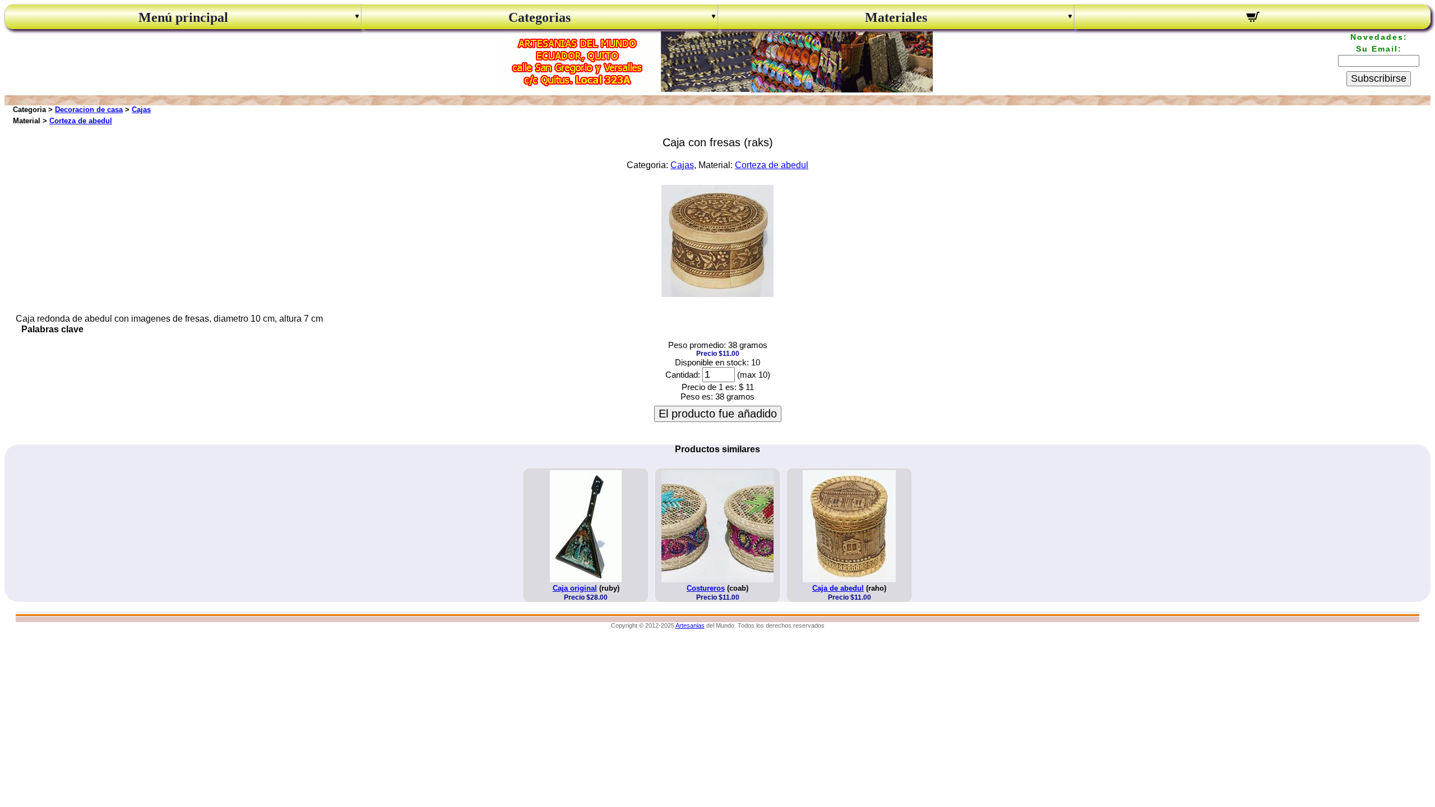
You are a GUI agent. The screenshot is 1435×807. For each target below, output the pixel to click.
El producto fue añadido (718, 413)
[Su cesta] (1252, 18)
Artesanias (690, 625)
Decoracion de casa (89, 109)
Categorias (539, 17)
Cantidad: (682, 374)
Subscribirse (1378, 78)
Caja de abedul (838, 588)
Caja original (575, 588)
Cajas (141, 109)
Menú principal (183, 17)
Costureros (706, 588)
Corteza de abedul (80, 121)
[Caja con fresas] (717, 294)
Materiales (896, 17)
